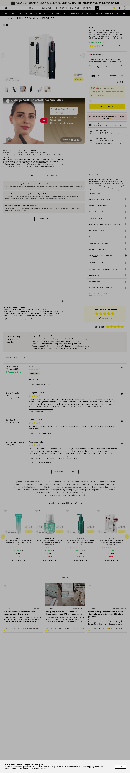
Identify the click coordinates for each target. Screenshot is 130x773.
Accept (120, 767)
